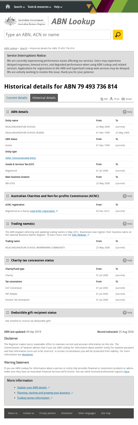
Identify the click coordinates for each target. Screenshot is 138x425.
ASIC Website (79, 235)
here (126, 371)
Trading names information (33, 397)
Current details (16, 98)
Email (129, 99)
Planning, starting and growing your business (44, 392)
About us (13, 413)
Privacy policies (47, 413)
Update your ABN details (32, 387)
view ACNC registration (42, 211)
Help (57, 6)
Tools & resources (38, 6)
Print (116, 99)
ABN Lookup (10, 48)
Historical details (44, 98)
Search (18, 6)
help (129, 112)
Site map (106, 413)
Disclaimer (67, 413)
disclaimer (27, 354)
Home (8, 7)
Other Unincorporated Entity (20, 158)
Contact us (28, 413)
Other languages (87, 413)
